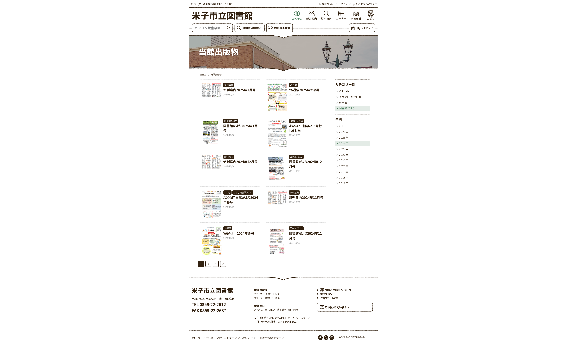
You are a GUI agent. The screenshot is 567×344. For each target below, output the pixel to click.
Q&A (354, 4)
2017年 (343, 183)
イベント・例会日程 (350, 97)
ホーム (203, 74)
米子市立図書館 (222, 15)
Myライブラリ (365, 28)
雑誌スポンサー (328, 294)
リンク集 (209, 337)
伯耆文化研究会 (329, 298)
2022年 (343, 155)
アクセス (343, 4)
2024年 (343, 143)
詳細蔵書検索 (250, 28)
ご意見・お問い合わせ (337, 307)
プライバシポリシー (225, 337)
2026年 (343, 132)
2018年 (343, 177)
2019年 (343, 172)
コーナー (341, 18)
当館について (326, 4)
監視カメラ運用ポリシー (270, 337)
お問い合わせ (369, 4)
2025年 (343, 137)
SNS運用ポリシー (245, 337)
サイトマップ (197, 337)
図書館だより (347, 108)
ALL (341, 126)
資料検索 (326, 18)
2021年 (343, 160)
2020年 (343, 166)
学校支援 (356, 18)
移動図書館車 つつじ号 (338, 290)
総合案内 (311, 18)
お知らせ (297, 18)
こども (370, 18)
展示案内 (344, 102)
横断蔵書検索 (282, 28)
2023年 (343, 149)
